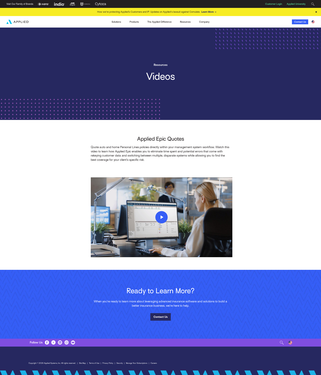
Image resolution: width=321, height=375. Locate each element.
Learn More (207, 12)
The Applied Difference (159, 22)
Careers (154, 363)
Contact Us (300, 22)
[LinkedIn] (60, 342)
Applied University (296, 4)
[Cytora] (100, 3)
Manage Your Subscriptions (136, 363)
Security (119, 363)
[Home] (17, 21)
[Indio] (59, 3)
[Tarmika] (85, 3)
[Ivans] (43, 3)
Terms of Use (94, 363)
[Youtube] (73, 342)
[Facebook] (47, 342)
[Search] (313, 4)
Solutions (116, 22)
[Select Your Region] (313, 22)
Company (204, 22)
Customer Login (273, 4)
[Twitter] (53, 342)
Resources (185, 22)
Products (134, 22)
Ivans (70, 20)
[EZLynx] (72, 3)
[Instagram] (66, 342)
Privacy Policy (107, 363)
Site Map (82, 363)
